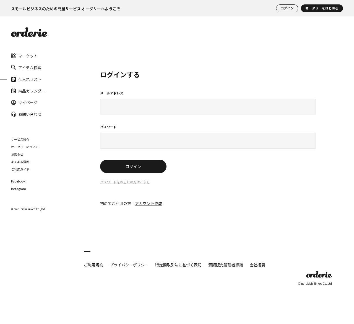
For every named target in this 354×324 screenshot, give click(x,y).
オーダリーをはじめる (322, 8)
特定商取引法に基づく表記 (178, 265)
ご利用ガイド (20, 169)
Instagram (18, 188)
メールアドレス (111, 93)
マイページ (28, 102)
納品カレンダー (31, 90)
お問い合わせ (29, 114)
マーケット (28, 55)
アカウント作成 (148, 203)
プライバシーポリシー (129, 265)
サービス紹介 (20, 139)
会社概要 (257, 265)
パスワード (108, 127)
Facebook (18, 180)
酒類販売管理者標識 (225, 265)
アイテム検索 (29, 67)
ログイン (287, 8)
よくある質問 (20, 161)
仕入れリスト (29, 78)
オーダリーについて (24, 146)
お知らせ (17, 154)
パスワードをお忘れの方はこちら (125, 182)
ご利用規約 (93, 265)
